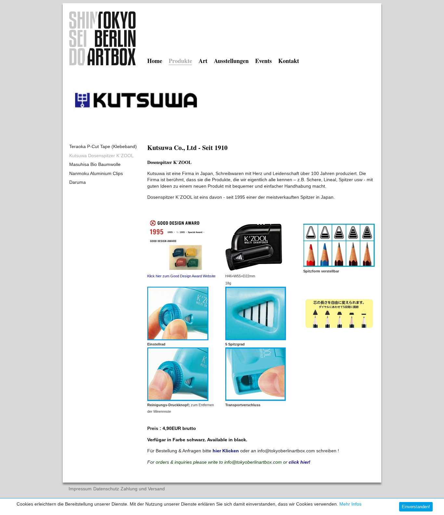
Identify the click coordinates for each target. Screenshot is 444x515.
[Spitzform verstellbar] (339, 265)
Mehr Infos (350, 504)
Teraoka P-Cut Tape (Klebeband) (103, 146)
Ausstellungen (231, 60)
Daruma (77, 182)
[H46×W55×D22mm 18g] (254, 270)
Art (203, 60)
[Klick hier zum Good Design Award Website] (175, 270)
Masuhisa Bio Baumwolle (95, 164)
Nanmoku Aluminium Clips (96, 173)
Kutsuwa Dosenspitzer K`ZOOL (101, 155)
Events (263, 60)
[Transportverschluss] (255, 399)
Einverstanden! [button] (416, 506)
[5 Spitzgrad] (255, 338)
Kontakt (288, 60)
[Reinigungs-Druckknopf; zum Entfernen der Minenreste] (177, 399)
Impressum (80, 489)
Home (154, 60)
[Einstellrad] (177, 338)
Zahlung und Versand (143, 489)
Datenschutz (106, 489)
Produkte (180, 61)
